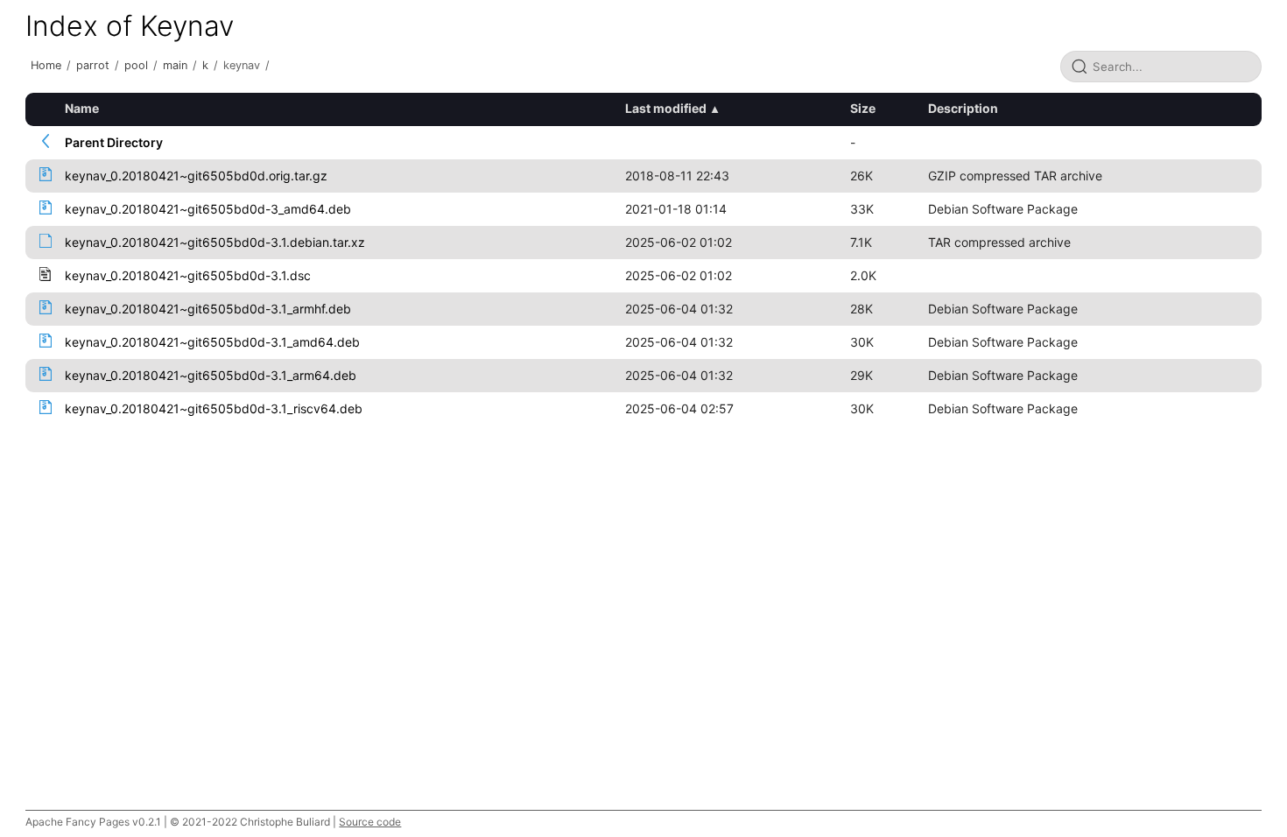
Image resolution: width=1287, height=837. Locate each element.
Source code (370, 821)
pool (136, 65)
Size (863, 108)
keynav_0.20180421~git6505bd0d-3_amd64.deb (208, 208)
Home (46, 65)
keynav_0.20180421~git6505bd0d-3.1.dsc (188, 275)
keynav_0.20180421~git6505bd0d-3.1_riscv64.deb (213, 408)
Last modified (666, 108)
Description (963, 108)
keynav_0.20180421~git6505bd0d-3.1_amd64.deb (212, 341)
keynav (241, 65)
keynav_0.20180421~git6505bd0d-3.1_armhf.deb (208, 308)
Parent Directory (114, 142)
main (175, 65)
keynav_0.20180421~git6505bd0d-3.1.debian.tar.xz (215, 242)
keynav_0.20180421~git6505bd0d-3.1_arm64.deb (210, 375)
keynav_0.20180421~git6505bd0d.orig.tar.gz (196, 175)
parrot (92, 65)
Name (82, 108)
